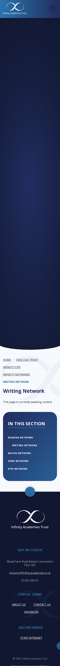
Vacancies (31, 612)
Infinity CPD (11, 367)
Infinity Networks (16, 374)
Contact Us (42, 604)
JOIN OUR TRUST (27, 360)
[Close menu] (53, 9)
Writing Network (16, 382)
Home (7, 360)
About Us (19, 604)
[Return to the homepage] (14, 9)
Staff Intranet (31, 638)
